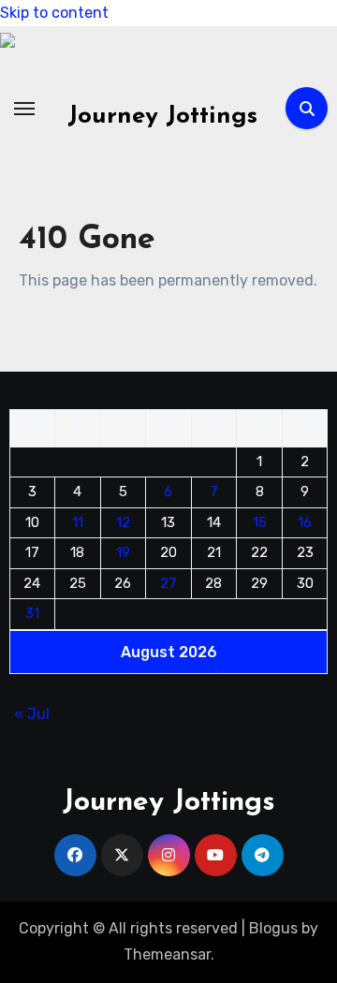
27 (168, 582)
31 (32, 613)
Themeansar (167, 954)
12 (123, 521)
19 (123, 552)
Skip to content (54, 13)
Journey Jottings (162, 116)
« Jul (32, 713)
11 (77, 521)
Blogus (273, 928)
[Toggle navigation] (24, 108)
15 (260, 521)
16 (305, 521)
